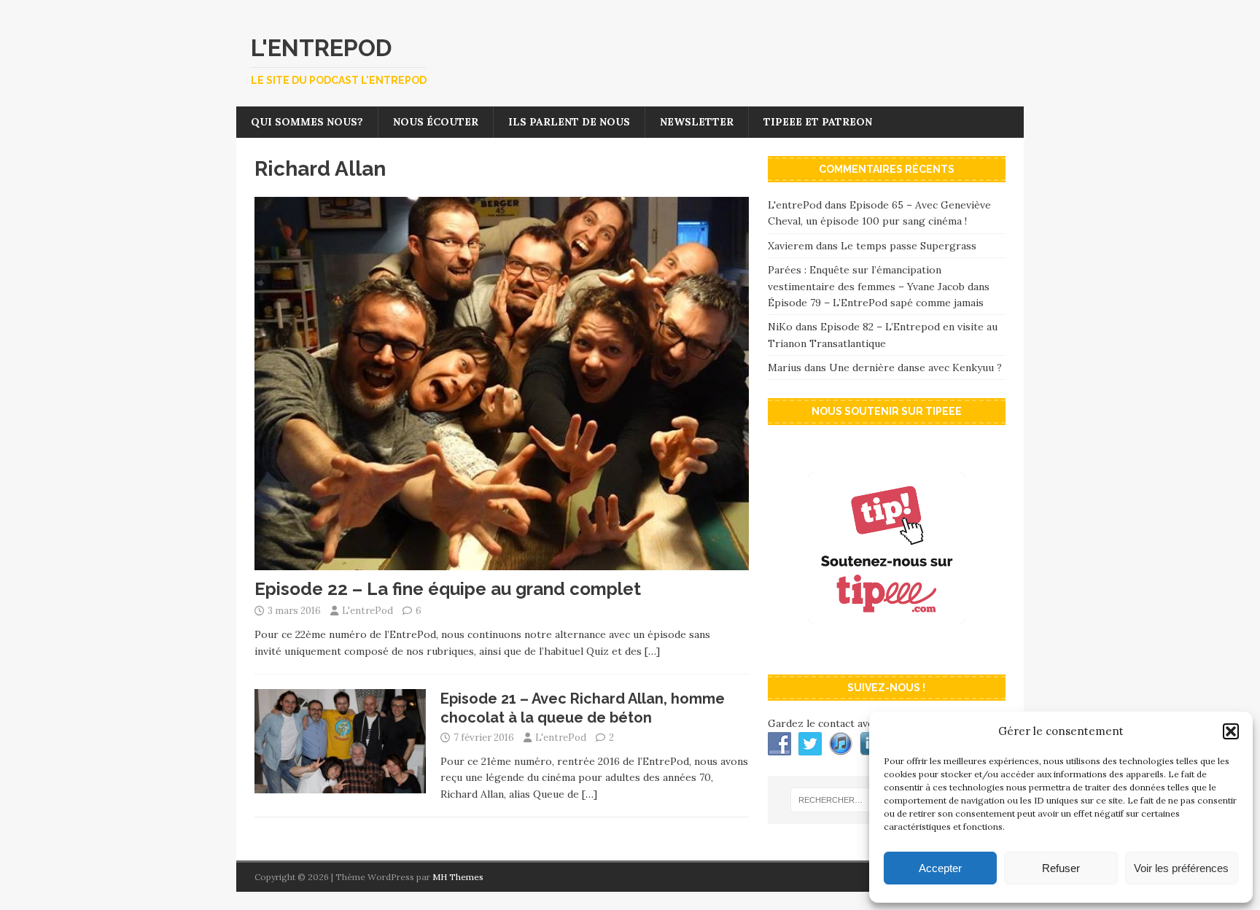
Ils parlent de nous (569, 121)
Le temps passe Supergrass (908, 245)
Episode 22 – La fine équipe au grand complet (447, 588)
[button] (1231, 731)
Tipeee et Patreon (817, 121)
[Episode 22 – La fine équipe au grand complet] (501, 562)
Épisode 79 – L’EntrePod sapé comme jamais (876, 302)
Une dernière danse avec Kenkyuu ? (915, 367)
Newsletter (697, 121)
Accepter (940, 868)
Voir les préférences (1181, 868)
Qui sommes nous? (307, 121)
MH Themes (457, 876)
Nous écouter (435, 121)
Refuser (1061, 868)
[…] (652, 651)
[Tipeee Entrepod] (887, 648)
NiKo (780, 326)
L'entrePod (367, 610)
